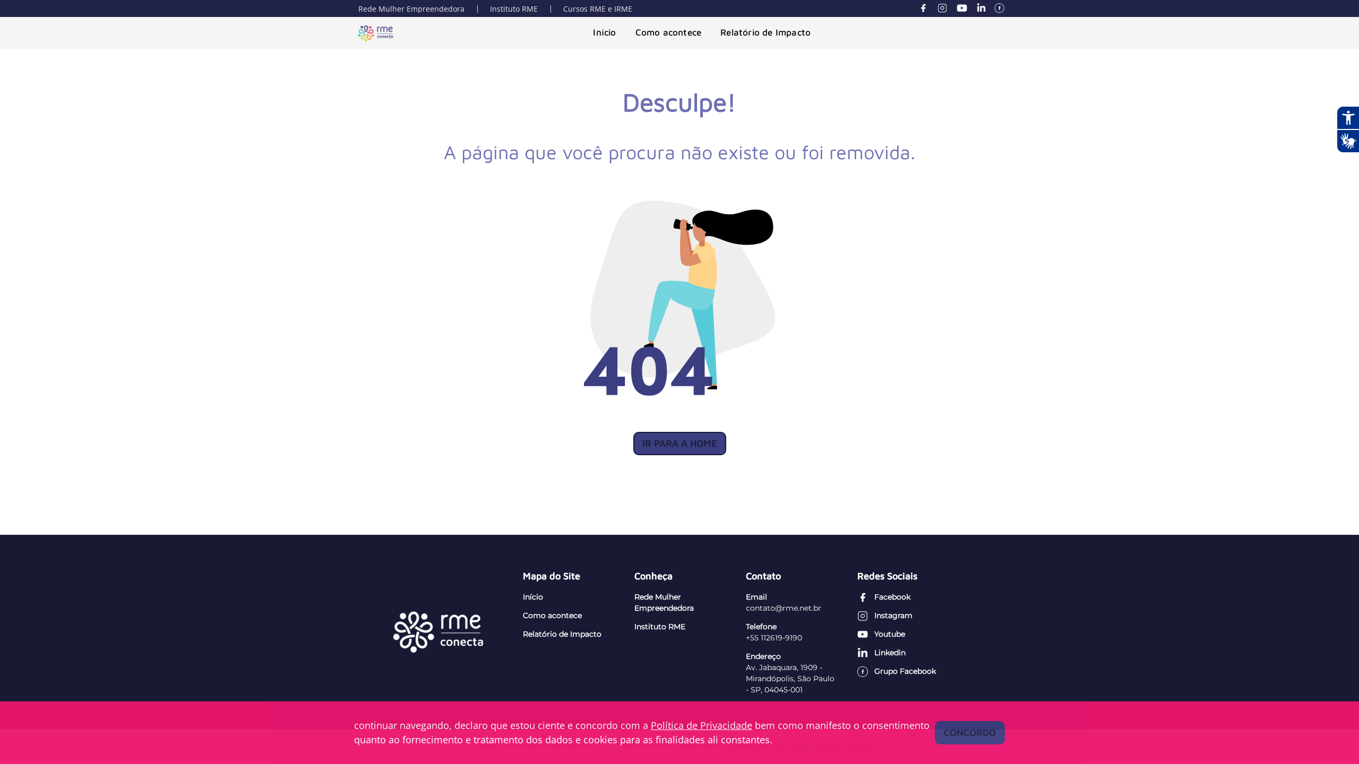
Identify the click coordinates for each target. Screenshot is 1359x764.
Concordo (970, 732)
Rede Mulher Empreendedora (411, 9)
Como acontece (668, 32)
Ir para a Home (679, 443)
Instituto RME (514, 9)
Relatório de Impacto (765, 32)
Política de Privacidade (701, 725)
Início (604, 32)
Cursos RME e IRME (597, 9)
